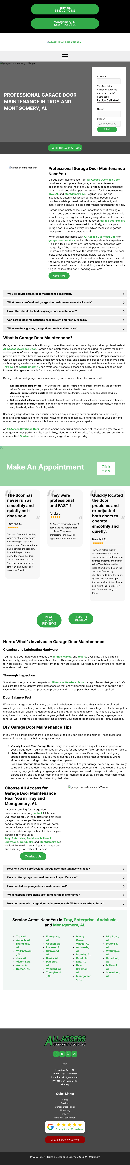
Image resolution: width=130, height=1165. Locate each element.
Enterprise (18, 838)
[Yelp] (68, 1054)
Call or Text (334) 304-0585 (66, 148)
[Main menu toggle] (65, 56)
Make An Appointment (65, 1117)
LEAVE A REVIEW (81, 618)
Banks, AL (52, 958)
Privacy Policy (37, 1157)
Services (65, 1103)
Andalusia (32, 838)
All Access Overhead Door (103, 179)
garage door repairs (112, 220)
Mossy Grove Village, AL (82, 940)
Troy (7, 838)
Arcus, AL (22, 965)
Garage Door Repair (65, 1107)
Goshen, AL (53, 943)
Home (65, 1099)
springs (57, 656)
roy (69, 919)
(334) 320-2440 (65, 23)
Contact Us (59, 275)
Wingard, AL (53, 968)
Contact (25, 436)
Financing (65, 1110)
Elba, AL (81, 961)
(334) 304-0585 (65, 9)
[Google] (56, 1054)
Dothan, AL (23, 968)
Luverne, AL (53, 947)
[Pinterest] (74, 1054)
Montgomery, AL (75, 193)
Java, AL (21, 958)
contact (37, 813)
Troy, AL (21, 936)
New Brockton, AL (82, 969)
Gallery (65, 1114)
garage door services (62, 240)
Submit (107, 129)
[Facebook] (62, 1054)
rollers (82, 656)
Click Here (106, 468)
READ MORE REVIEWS (49, 620)
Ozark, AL (82, 958)
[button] (65, 1139)
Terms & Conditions (57, 1157)
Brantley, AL (83, 954)
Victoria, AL (23, 961)
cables (67, 656)
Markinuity (94, 1157)
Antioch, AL (23, 940)
